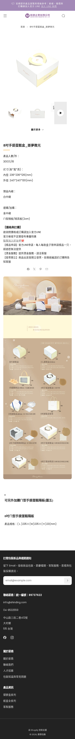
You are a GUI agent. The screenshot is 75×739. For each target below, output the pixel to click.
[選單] (5, 16)
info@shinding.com (15, 602)
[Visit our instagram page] (12, 637)
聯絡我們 (8, 664)
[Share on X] (34, 269)
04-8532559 (10, 610)
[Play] (60, 113)
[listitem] (37, 5)
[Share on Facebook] (28, 269)
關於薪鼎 (8, 658)
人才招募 (8, 670)
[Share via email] (47, 269)
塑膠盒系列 (9, 695)
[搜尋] (63, 16)
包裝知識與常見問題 (14, 677)
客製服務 (8, 707)
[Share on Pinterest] (40, 269)
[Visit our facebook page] (5, 637)
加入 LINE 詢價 (49, 6)
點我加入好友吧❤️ (13, 240)
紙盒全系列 (9, 701)
